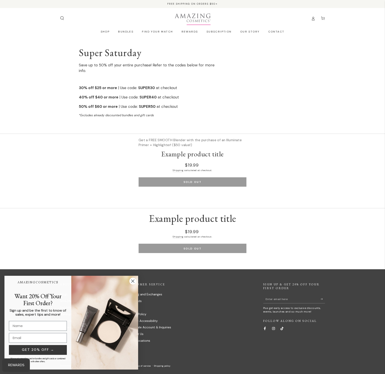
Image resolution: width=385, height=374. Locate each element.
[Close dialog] (132, 281)
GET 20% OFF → (38, 349)
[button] (62, 18)
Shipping (178, 170)
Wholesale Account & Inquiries (149, 327)
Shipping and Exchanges (144, 294)
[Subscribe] (323, 299)
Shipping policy (162, 365)
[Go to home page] (193, 18)
